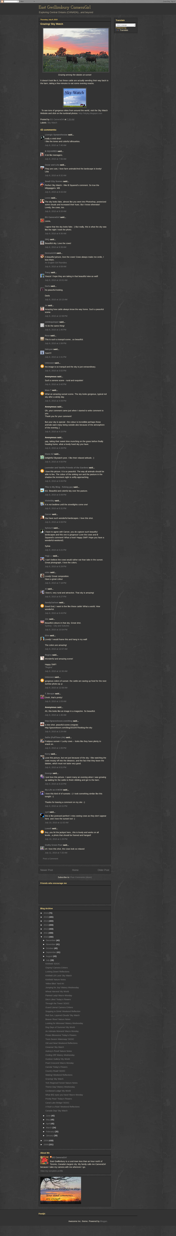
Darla (47, 286)
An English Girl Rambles (56, 263)
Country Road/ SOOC (55, 1071)
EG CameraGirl (52, 217)
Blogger (103, 1221)
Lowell (48, 828)
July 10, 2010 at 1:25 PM (56, 839)
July (48, 960)
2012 (46, 929)
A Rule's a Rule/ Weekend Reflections (62, 1107)
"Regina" (49, 667)
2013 (46, 925)
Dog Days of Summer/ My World (60, 1027)
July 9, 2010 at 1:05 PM (55, 748)
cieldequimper (52, 322)
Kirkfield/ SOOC (52, 964)
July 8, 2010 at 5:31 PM (55, 508)
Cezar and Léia (52, 165)
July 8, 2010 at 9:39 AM (55, 247)
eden (47, 572)
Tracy (47, 272)
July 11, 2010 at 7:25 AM (56, 853)
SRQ (47, 239)
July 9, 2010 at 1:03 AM (55, 701)
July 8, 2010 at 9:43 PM (55, 613)
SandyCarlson (51, 602)
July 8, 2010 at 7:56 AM (55, 159)
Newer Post (46, 870)
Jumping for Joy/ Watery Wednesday (62, 987)
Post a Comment (50, 859)
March (49, 1127)
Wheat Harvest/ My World (57, 991)
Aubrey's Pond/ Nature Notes (58, 1051)
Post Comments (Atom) (81, 877)
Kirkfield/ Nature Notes (55, 979)
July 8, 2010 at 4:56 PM (55, 462)
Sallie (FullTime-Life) (55, 737)
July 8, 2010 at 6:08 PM (55, 522)
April (48, 1124)
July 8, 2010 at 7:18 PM (55, 583)
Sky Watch (52, 123)
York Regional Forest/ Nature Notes (61, 1083)
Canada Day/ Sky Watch (56, 1111)
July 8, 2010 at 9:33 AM (55, 211)
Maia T (48, 390)
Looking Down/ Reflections (57, 972)
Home (75, 870)
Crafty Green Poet (53, 845)
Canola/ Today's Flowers (56, 1067)
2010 (46, 937)
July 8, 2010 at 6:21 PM (55, 550)
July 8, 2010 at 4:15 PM (55, 431)
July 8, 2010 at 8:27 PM (55, 596)
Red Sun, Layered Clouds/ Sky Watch (62, 1015)
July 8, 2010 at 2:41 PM (55, 357)
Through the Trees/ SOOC (57, 1003)
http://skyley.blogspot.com (90, 113)
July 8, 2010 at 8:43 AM (55, 192)
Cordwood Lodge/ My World (58, 1091)
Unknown (49, 363)
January (50, 1135)
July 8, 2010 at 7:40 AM (55, 145)
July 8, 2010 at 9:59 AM (55, 266)
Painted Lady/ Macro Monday (58, 995)
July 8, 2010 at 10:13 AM (56, 299)
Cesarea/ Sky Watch (54, 1047)
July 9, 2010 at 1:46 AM (55, 715)
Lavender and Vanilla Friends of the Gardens (66, 468)
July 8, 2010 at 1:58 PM (55, 343)
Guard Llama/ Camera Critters (59, 1007)
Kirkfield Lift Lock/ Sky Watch (58, 975)
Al (46, 589)
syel (47, 812)
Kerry (47, 754)
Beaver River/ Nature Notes (57, 1019)
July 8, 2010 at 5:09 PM (55, 495)
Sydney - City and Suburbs (57, 626)
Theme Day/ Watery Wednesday (60, 1087)
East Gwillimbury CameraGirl (65, 7)
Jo (46, 305)
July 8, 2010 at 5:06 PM (55, 481)
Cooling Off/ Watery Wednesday (60, 1055)
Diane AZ (49, 454)
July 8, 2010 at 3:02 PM (55, 371)
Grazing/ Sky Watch (54, 1079)
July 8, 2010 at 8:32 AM (55, 175)
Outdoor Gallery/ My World (57, 1059)
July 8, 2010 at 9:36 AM (55, 233)
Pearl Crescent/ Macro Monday (59, 1063)
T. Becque (49, 693)
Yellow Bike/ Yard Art (54, 983)
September (51, 952)
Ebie (47, 635)
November (51, 944)
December (51, 940)
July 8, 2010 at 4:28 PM (55, 448)
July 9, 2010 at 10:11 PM (56, 806)
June (48, 1116)
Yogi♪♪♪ (48, 556)
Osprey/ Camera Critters (56, 968)
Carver (48, 514)
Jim (46, 619)
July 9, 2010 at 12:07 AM (56, 649)
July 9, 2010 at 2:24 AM (55, 731)
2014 (46, 921)
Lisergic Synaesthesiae (56, 135)
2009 (46, 1140)
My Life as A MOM (53, 790)
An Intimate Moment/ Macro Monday (62, 1031)
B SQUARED (51, 151)
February (50, 1131)
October (50, 948)
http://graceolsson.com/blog (58, 721)
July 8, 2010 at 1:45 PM (55, 330)
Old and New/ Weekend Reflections (61, 1043)
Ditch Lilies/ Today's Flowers (58, 999)
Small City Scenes (54, 181)
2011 (46, 933)
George (48, 773)
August (49, 956)
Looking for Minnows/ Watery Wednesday (64, 1023)
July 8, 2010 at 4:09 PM (55, 401)
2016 (46, 913)
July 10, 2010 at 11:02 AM (56, 822)
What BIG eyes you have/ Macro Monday (64, 1095)
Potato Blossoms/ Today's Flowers (60, 1035)
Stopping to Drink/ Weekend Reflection (62, 1011)
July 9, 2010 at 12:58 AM (56, 688)
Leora (47, 198)
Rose (47, 335)
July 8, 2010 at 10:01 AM (56, 280)
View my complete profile (51, 1171)
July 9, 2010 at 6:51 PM (55, 767)
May (48, 1120)
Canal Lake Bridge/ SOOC (57, 1103)
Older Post (103, 870)
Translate (124, 30)
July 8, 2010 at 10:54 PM (56, 629)
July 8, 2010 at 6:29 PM (55, 566)
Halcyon (49, 349)
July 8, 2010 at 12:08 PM (56, 316)
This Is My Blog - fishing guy (59, 487)
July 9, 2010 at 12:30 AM (56, 671)
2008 (46, 1144)
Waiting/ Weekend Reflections (58, 1075)
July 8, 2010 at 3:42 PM (55, 384)
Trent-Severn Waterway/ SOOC (59, 1039)
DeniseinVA (50, 253)
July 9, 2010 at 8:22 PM (55, 784)
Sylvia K (49, 528)
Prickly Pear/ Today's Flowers (58, 1099)
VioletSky (49, 501)
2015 (46, 917)
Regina (48, 655)
